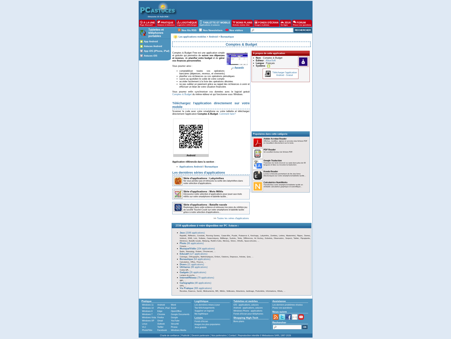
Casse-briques (212, 238)
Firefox (160, 317)
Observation (279, 238)
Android (161, 305)
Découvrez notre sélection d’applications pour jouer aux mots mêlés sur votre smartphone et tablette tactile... (212, 195)
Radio (182, 251)
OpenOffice (176, 311)
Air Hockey (258, 238)
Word (173, 305)
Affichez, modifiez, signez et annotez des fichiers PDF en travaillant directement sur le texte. (285, 142)
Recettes (183, 291)
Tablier (296, 238)
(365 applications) (196, 288)
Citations (224, 257)
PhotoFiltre (147, 330)
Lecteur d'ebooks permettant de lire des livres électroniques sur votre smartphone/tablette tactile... (285, 175)
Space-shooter (250, 241)
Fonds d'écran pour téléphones (248, 314)
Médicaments (208, 291)
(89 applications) (194, 267)
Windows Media (178, 330)
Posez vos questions (282, 308)
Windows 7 (147, 314)
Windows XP (148, 320)
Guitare (199, 251)
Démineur (183, 241)
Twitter (160, 327)
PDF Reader (270, 149)
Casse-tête (225, 236)
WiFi (181, 280)
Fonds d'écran (201, 321)
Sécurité (175, 324)
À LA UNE (147, 23)
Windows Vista (149, 317)
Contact (232, 335)
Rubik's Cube (216, 241)
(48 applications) (195, 283)
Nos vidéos (236, 30)
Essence (191, 291)
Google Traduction (273, 160)
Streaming (190, 251)
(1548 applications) (192, 232)
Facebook (162, 330)
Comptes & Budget (182, 94)
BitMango (224, 238)
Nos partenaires (219, 335)
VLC (144, 327)
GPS (182, 286)
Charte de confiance (169, 335)
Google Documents (180, 314)
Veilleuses (230, 291)
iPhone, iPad (163, 308)
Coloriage (183, 257)
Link (195, 238)
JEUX (286, 23)
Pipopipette (305, 238)
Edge (159, 311)
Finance (200, 262)
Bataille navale (195, 241)
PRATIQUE (166, 23)
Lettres (282, 236)
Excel (173, 308)
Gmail (160, 320)
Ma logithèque (201, 314)
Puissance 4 (244, 236)
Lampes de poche (187, 275)
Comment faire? (227, 114)
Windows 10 (148, 308)
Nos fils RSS (189, 30)
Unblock (183, 238)
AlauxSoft (271, 60)
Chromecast (208, 251)
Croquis (183, 246)
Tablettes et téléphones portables (156, 33)
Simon (233, 241)
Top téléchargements (204, 308)
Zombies (273, 236)
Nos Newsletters (213, 30)
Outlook (161, 324)
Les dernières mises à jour (207, 305)
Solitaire (202, 238)
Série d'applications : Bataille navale (205, 204)
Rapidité (183, 236)
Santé (199, 291)
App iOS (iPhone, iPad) (156, 51)
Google (174, 317)
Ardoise (242, 257)
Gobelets (268, 238)
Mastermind (290, 236)
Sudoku (233, 238)
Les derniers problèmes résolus (287, 305)
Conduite (201, 236)
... (258, 241)
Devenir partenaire (200, 335)
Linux (144, 324)
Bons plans (238, 321)
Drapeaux (234, 257)
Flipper (299, 236)
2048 (190, 238)
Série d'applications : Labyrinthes (203, 178)
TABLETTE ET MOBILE (214, 23)
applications (244, 305)
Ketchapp (254, 236)
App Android (151, 41)
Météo (222, 291)
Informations (271, 291)
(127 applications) (193, 254)
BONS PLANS (242, 23)
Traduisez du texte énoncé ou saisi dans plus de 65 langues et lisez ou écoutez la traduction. (285, 164)
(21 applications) (192, 264)
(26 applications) (193, 272)
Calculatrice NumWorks (276, 182)
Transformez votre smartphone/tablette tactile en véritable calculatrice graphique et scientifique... (283, 186)
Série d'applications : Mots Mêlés (203, 191)
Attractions (240, 291)
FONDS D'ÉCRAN (266, 23)
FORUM (302, 23)
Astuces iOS (150, 55)
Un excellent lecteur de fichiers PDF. (278, 152)
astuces (255, 305)
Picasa (174, 327)
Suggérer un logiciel (204, 311)
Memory (226, 241)
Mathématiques (207, 257)
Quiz (249, 257)
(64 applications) (195, 259)
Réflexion (192, 236)
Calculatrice (184, 262)
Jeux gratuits (200, 327)
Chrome (161, 314)
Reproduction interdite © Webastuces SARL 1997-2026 (264, 335)
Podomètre (259, 291)
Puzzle (234, 236)
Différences (248, 238)
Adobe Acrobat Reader (275, 139)
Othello (240, 241)
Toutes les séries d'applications (233, 218)
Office (192, 262)
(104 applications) (197, 248)
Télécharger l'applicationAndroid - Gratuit (284, 73)
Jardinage (250, 291)
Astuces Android (153, 46)
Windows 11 (148, 305)
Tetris (239, 238)
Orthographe (194, 257)
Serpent (288, 238)
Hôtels (279, 291)
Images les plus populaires (207, 324)
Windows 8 (147, 311)
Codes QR (184, 270)
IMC (216, 291)
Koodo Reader (271, 171)
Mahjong (205, 241)
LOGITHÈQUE (187, 23)
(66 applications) (192, 243)
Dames (307, 236)
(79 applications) (197, 277)
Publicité (185, 335)
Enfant (217, 257)
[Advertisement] (243, 10)
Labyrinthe (264, 236)
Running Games (213, 236)
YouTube (175, 320)
